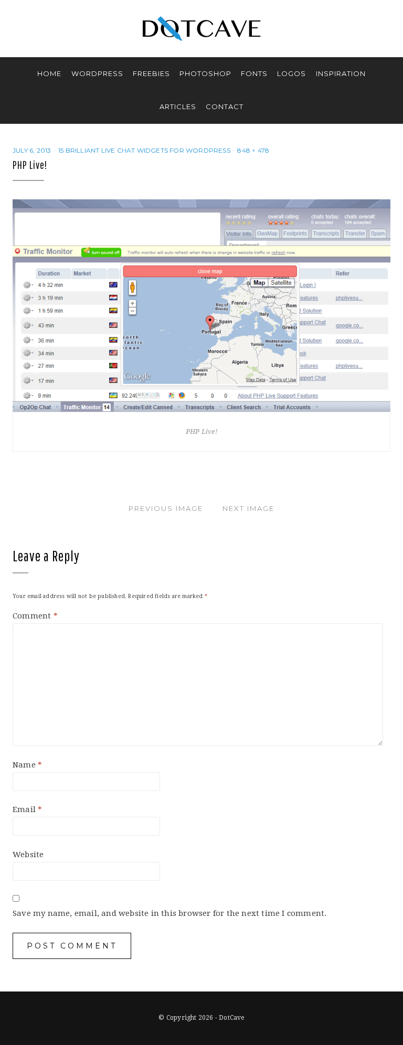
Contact (224, 106)
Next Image (248, 508)
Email (27, 809)
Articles (178, 106)
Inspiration (341, 73)
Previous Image (166, 508)
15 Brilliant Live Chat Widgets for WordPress (144, 150)
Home (49, 73)
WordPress (97, 73)
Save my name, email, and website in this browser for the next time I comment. (169, 913)
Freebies (151, 73)
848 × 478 (253, 150)
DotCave (231, 1017)
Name (27, 765)
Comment (35, 616)
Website (28, 854)
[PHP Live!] (201, 305)
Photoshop (205, 73)
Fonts (254, 73)
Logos (291, 73)
